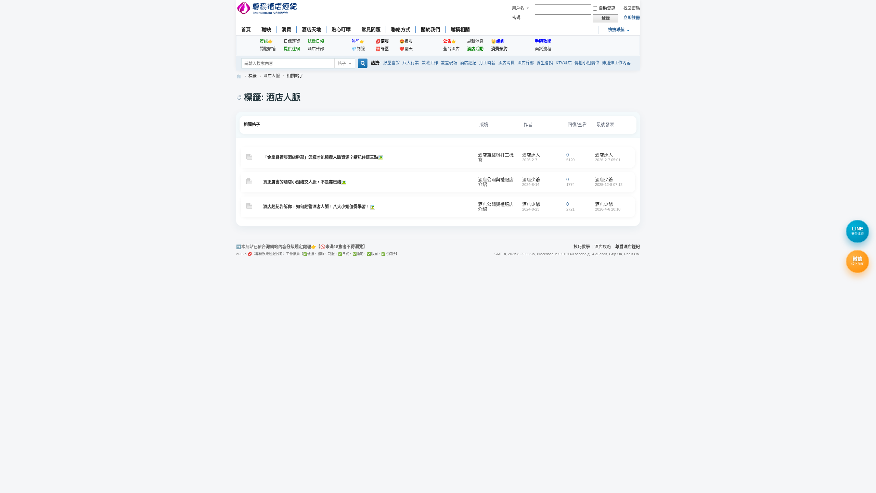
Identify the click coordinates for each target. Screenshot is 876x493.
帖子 (342, 63)
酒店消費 (506, 63)
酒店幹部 (316, 49)
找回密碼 (631, 8)
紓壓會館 (391, 63)
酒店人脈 (271, 76)
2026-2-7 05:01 (607, 160)
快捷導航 (616, 29)
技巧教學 (582, 246)
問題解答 (268, 49)
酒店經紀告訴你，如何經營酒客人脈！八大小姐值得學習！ (316, 206)
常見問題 (371, 29)
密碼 (516, 17)
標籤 (252, 76)
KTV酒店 (564, 63)
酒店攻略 (602, 246)
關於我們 (430, 29)
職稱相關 (460, 29)
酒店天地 (311, 29)
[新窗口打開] (249, 158)
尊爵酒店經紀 (239, 76)
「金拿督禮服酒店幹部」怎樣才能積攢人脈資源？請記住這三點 (320, 157)
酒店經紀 (468, 63)
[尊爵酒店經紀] (267, 8)
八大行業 (410, 63)
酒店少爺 (531, 179)
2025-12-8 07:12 (608, 184)
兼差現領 (449, 63)
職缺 (266, 29)
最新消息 (475, 41)
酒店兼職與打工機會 (496, 157)
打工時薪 (487, 63)
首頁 (246, 29)
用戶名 (518, 8)
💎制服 (358, 49)
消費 (286, 29)
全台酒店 (451, 49)
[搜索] (361, 64)
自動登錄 (607, 8)
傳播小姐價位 (587, 63)
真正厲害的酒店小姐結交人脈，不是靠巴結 (302, 182)
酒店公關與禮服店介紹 (496, 182)
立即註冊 (631, 17)
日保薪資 (292, 41)
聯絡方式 (400, 29)
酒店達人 (531, 154)
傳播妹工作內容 (616, 63)
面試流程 (543, 49)
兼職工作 (430, 63)
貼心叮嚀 (341, 29)
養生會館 (545, 63)
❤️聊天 (406, 49)
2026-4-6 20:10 (607, 209)
